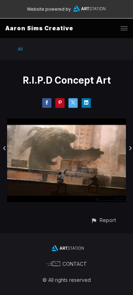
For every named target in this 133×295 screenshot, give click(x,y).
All (20, 49)
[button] (103, 220)
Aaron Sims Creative (39, 28)
